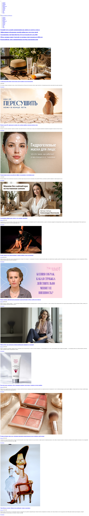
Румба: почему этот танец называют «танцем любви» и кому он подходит (16, 255)
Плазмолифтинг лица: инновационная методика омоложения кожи (19, 39)
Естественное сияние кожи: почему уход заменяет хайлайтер (13, 218)
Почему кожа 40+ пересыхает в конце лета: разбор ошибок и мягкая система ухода (19, 125)
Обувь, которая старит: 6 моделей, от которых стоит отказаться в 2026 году (21, 37)
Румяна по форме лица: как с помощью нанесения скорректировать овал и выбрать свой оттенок (22, 436)
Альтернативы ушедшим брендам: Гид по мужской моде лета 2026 (18, 34)
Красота (1, 220)
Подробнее (2, 130)
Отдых (1, 257)
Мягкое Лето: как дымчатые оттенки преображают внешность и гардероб (17, 344)
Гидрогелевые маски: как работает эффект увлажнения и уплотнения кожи (17, 175)
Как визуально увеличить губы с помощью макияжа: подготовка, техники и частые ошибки (21, 385)
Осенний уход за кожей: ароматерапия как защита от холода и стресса (20, 29)
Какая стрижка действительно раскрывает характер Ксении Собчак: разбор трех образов (20, 299)
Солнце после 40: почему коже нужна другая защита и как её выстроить (16, 81)
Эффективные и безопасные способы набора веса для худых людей (19, 32)
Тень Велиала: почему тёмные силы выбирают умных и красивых (15, 508)
